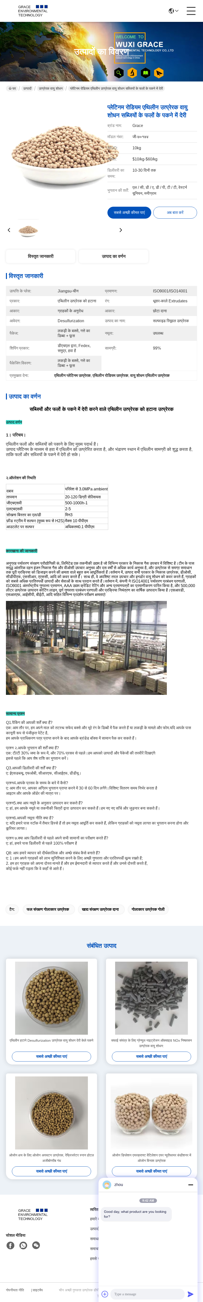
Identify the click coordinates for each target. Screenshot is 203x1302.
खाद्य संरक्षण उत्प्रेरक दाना (100, 909)
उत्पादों (27, 88)
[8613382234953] (23, 1246)
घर (14, 88)
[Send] (191, 1294)
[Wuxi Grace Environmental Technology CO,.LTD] (33, 10)
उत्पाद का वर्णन (114, 256)
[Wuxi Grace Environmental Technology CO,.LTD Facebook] (10, 1246)
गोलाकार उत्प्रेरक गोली (148, 909)
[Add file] (105, 1294)
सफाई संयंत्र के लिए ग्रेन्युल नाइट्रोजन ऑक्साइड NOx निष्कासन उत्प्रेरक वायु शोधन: (151, 1043)
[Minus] (191, 1185)
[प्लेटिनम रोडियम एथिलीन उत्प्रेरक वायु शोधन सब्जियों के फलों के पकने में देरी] (65, 156)
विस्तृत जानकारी (40, 256)
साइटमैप (38, 1290)
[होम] (33, 1221)
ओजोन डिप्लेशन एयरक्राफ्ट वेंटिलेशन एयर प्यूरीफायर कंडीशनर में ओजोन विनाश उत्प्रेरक (151, 1158)
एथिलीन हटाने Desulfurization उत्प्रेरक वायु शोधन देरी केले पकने (51, 1040)
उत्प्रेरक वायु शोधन (51, 88)
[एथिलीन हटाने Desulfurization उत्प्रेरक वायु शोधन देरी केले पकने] (51, 998)
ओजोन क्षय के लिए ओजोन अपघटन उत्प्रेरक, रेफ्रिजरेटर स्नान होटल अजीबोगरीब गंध (51, 1158)
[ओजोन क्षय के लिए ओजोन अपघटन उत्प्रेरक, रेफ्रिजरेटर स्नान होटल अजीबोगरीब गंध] (51, 1112)
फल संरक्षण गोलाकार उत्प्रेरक (48, 909)
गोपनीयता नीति (15, 1290)
